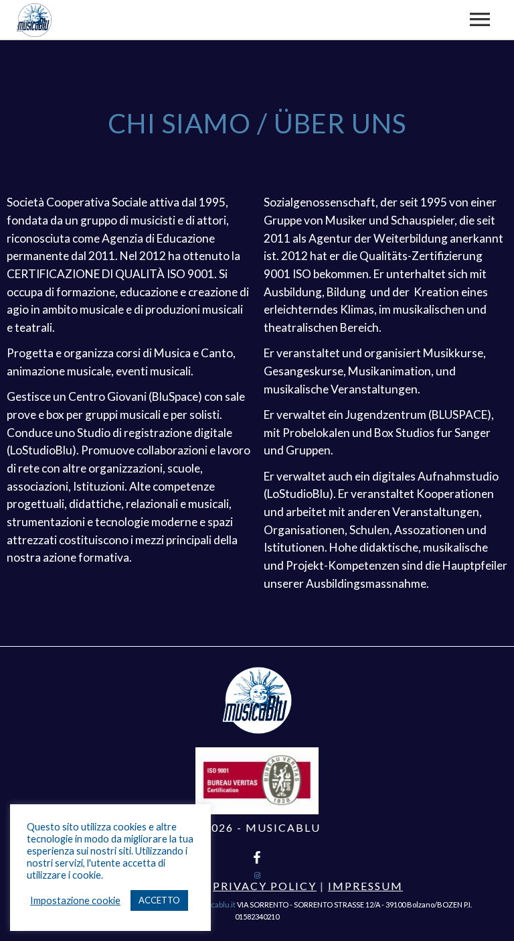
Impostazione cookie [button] (75, 900)
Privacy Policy (265, 885)
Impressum (365, 885)
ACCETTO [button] (159, 900)
